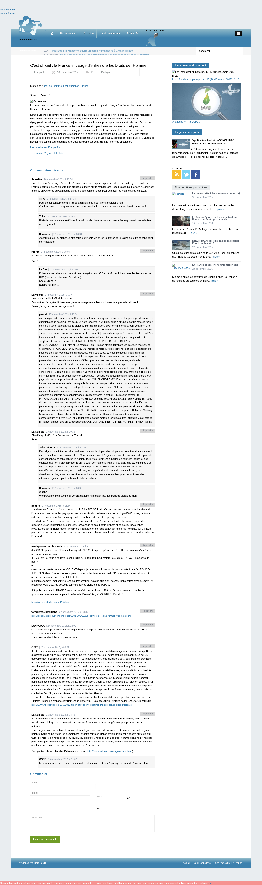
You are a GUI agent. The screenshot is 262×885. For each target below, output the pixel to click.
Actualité (89, 33)
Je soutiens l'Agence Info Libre (47, 153)
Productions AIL (69, 33)
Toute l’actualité (221, 863)
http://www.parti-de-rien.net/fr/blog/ (50, 602)
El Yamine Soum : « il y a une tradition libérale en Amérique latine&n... (215, 218)
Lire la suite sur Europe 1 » (45, 147)
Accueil (187, 863)
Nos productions (202, 863)
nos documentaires (110, 33)
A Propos (237, 863)
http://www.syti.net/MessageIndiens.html (109, 751)
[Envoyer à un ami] (36, 79)
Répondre (147, 178)
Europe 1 (39, 72)
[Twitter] (186, 174)
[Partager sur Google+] (134, 72)
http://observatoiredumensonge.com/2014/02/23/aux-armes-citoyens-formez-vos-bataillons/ (81, 615)
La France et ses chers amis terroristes (215, 264)
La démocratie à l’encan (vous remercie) (216, 193)
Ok (209, 883)
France (84, 85)
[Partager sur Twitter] (145, 72)
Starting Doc (133, 33)
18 (92, 72)
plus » (220, 209)
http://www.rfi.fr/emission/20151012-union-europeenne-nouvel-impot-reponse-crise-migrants (81, 704)
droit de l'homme (53, 85)
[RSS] (176, 174)
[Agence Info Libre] (30, 25)
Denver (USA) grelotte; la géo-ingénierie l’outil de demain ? (215, 242)
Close (45, 30)
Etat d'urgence (71, 85)
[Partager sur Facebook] (122, 72)
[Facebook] (195, 174)
